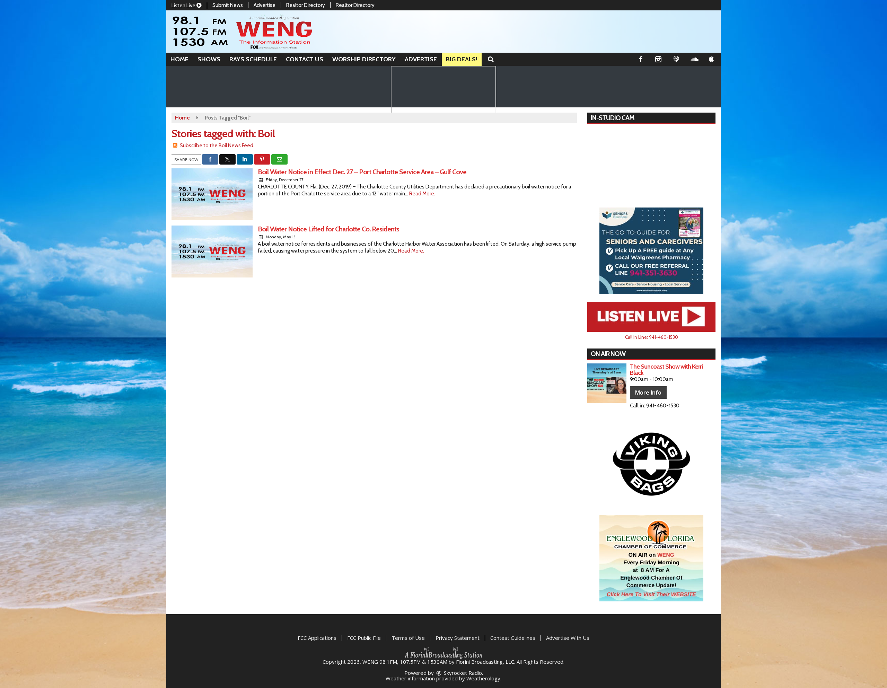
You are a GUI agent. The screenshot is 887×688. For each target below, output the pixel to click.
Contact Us (304, 59)
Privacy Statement (458, 637)
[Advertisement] (651, 251)
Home (179, 59)
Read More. (422, 194)
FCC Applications (317, 637)
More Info (648, 392)
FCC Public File (364, 637)
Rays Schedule (253, 59)
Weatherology (483, 678)
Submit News (227, 5)
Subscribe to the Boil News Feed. (217, 145)
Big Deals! (461, 59)
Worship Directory (364, 59)
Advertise (264, 5)
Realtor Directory (305, 5)
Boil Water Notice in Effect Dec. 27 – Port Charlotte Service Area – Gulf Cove (362, 172)
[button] (490, 59)
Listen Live (184, 5)
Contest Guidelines (512, 637)
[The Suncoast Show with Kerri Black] (606, 383)
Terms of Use (408, 637)
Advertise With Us (567, 637)
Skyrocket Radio (462, 672)
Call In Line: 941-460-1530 (651, 337)
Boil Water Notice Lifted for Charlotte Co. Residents (328, 229)
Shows (208, 59)
